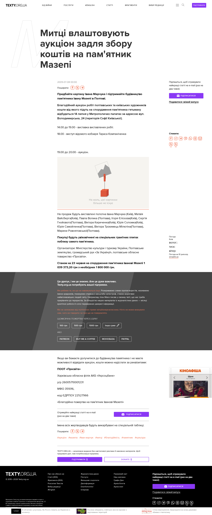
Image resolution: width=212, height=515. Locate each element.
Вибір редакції (54, 486)
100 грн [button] (63, 325)
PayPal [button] (125, 339)
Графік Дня (119, 480)
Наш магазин (120, 477)
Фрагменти (53, 480)
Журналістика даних (90, 474)
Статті (50, 477)
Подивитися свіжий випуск (184, 102)
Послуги (84, 477)
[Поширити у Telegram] (82, 87)
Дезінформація (87, 483)
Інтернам (85, 490)
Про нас (51, 474)
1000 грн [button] (93, 325)
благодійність (113, 437)
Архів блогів (119, 483)
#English (51, 490)
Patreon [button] (64, 339)
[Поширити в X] (77, 87)
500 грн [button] (78, 325)
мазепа (74, 437)
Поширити (63, 87)
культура (140, 437)
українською (25, 503)
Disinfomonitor (87, 486)
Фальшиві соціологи (90, 480)
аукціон (62, 437)
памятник (128, 437)
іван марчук (87, 437)
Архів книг (118, 486)
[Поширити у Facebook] (72, 87)
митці (99, 437)
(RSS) (55, 477)
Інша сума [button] (110, 325)
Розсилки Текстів (55, 483)
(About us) (59, 474)
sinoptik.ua (173, 257)
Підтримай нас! (120, 474)
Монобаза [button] (108, 339)
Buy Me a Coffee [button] (85, 339)
